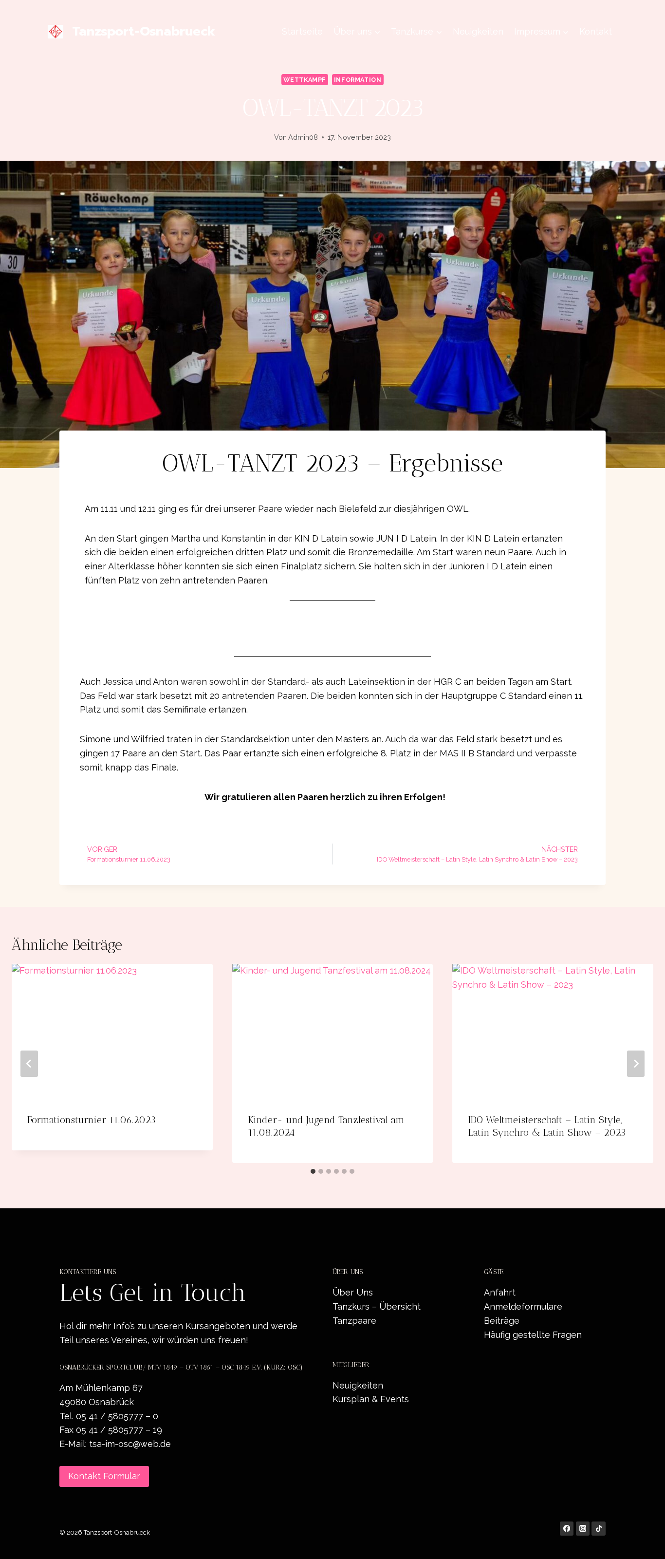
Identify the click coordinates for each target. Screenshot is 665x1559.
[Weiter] (636, 1064)
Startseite (302, 31)
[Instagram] (583, 1528)
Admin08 (303, 137)
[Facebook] (567, 1528)
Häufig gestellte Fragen (533, 1335)
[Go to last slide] (29, 1064)
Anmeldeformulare (523, 1306)
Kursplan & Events (370, 1399)
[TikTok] (598, 1528)
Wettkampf (304, 79)
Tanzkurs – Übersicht (376, 1306)
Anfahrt (500, 1292)
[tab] (313, 1171)
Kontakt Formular (104, 1476)
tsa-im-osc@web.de (130, 1444)
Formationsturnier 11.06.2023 (91, 1120)
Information (358, 79)
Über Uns (352, 1292)
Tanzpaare (354, 1320)
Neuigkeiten (478, 31)
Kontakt (595, 31)
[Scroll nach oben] (642, 1541)
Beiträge (501, 1320)
